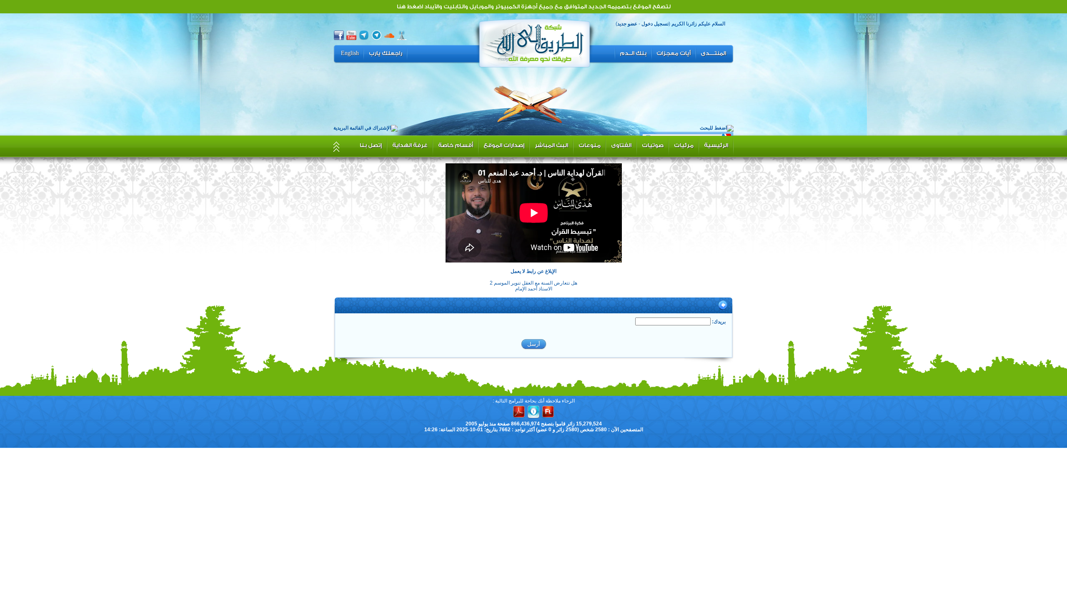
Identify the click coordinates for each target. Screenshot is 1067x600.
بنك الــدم (633, 53)
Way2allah (534, 42)
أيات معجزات (673, 53)
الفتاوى (621, 145)
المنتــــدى (713, 53)
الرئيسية (716, 145)
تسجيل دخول (655, 24)
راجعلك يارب (385, 53)
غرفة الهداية (410, 145)
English (350, 53)
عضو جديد (627, 24)
